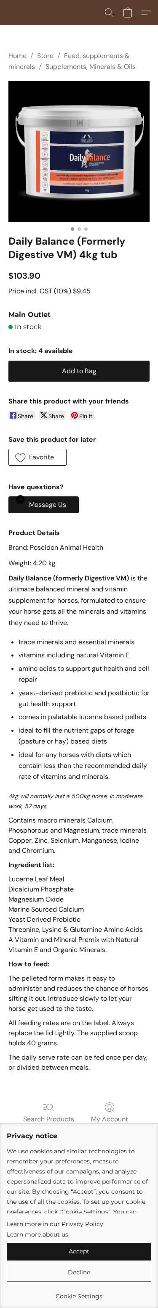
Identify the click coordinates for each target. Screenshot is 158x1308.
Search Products (48, 1119)
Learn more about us (37, 1234)
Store (45, 55)
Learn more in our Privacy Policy (55, 1224)
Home (17, 55)
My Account (109, 1119)
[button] (109, 12)
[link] (79, 1293)
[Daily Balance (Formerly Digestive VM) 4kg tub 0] (79, 151)
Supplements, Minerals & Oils (91, 66)
